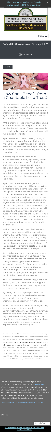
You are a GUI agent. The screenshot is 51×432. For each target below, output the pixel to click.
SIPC (43, 384)
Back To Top (40, 423)
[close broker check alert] (48, 2)
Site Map (5, 415)
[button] (43, 36)
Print (7, 67)
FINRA (37, 384)
